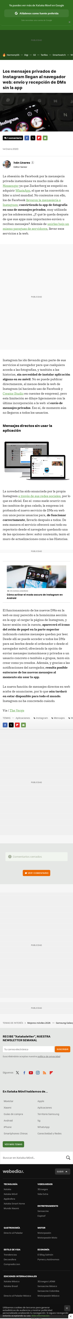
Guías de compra (13, 1114)
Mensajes (59, 718)
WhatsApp (22, 190)
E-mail (45, 138)
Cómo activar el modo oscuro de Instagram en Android (35, 596)
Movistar (8, 1101)
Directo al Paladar (13, 1232)
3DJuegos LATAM (46, 1281)
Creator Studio (13, 393)
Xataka (7, 1189)
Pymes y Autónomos (48, 1259)
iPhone (8, 1127)
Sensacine (43, 1211)
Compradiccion (12, 1264)
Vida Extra (43, 1194)
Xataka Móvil (10, 1194)
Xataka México (12, 1281)
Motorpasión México (48, 1295)
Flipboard (39, 138)
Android (8, 1120)
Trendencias (10, 1254)
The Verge (17, 710)
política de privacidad (49, 1056)
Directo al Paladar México (17, 1295)
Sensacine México (47, 1286)
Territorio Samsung (48, 1114)
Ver (38, 873)
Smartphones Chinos (16, 1133)
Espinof (41, 1215)
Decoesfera (10, 1259)
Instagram (42, 718)
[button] (23, 162)
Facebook (26, 138)
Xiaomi (7, 1107)
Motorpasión (44, 1232)
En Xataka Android (19, 591)
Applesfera (9, 1198)
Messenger (11, 186)
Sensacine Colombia (48, 1290)
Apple (41, 1101)
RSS (44, 1072)
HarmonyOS (13, 54)
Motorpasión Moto (47, 1237)
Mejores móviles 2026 (39, 1022)
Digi (26, 54)
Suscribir (62, 1049)
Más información (40, 1315)
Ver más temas (13, 1144)
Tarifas (44, 54)
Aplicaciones (23, 718)
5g (39, 1120)
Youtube (31, 1072)
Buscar (68, 1158)
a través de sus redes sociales (39, 496)
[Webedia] (13, 1173)
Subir (60, 1171)
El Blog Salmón (45, 1254)
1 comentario (14, 137)
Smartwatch (59, 54)
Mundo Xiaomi (11, 1208)
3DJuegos (43, 1189)
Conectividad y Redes (50, 1133)
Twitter (33, 138)
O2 (34, 54)
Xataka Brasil (11, 1286)
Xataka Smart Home (14, 1203)
